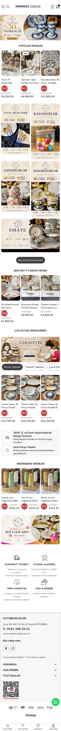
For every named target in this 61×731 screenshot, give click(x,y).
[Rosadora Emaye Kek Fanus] (50, 288)
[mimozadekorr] (30, 529)
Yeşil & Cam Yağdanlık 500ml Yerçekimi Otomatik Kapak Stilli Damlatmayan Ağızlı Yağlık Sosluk (10, 499)
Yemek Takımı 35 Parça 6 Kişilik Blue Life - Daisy (30, 406)
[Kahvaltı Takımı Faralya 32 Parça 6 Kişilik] (10, 63)
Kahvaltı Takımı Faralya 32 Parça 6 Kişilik (10, 81)
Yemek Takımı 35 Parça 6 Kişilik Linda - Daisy (49, 381)
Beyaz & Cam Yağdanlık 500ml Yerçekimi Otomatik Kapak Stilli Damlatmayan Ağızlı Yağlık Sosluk (50, 499)
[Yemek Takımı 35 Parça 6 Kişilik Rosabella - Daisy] (10, 387)
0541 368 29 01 (18, 629)
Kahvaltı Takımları (35, 367)
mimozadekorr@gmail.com (16, 633)
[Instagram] (13, 648)
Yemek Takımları (12, 367)
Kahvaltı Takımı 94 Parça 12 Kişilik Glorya (30, 81)
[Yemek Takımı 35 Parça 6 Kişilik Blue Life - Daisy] (30, 387)
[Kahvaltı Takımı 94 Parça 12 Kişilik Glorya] (30, 63)
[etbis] (11, 691)
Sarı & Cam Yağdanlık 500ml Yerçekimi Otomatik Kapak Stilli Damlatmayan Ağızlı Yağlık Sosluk (30, 499)
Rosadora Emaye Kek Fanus (50, 306)
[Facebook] (6, 648)
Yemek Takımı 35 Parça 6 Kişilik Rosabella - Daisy (10, 406)
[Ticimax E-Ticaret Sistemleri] (30, 715)
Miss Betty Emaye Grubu (30, 260)
